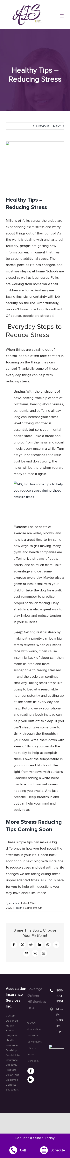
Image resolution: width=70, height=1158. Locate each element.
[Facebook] (30, 1071)
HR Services (36, 1001)
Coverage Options (34, 992)
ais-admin (14, 903)
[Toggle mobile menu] (62, 16)
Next (57, 126)
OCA (31, 1008)
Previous (42, 126)
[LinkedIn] (30, 1079)
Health (18, 907)
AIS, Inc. (46, 880)
